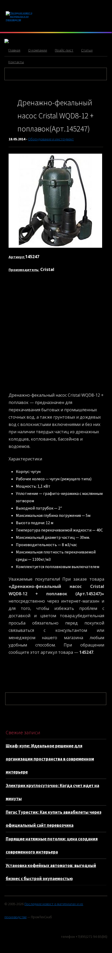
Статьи (87, 50)
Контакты (16, 62)
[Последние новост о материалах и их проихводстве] (22, 19)
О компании (37, 50)
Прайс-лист (64, 50)
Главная (14, 50)
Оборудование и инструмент (51, 139)
